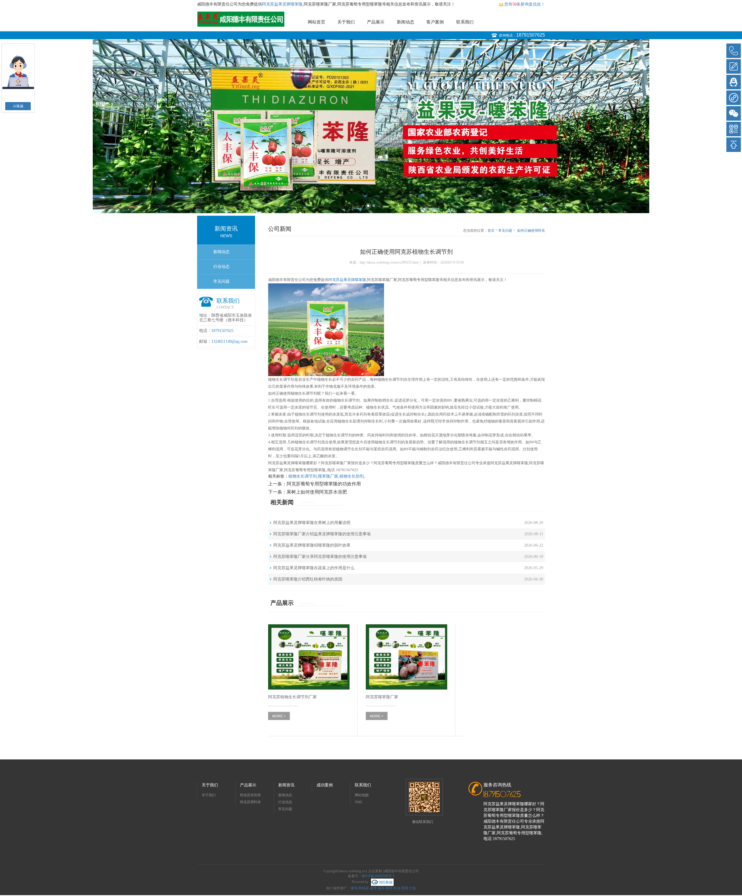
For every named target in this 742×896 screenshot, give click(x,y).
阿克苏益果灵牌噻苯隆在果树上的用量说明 (311, 522)
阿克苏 (364, 888)
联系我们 (465, 22)
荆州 (388, 888)
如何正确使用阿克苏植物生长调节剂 (531, 230)
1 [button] (368, 205)
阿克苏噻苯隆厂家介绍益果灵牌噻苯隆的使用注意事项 (322, 534)
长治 (396, 888)
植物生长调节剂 (302, 476)
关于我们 (346, 22)
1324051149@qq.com (229, 341)
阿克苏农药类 (250, 795)
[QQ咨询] (733, 82)
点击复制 (375, 871)
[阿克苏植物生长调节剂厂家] (309, 656)
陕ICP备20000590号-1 (378, 876)
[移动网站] (733, 129)
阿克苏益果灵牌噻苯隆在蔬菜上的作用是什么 (313, 568)
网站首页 (316, 22)
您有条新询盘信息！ (524, 4)
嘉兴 (381, 888)
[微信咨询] (733, 113)
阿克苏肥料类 (250, 802)
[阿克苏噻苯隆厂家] (406, 656)
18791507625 (530, 34)
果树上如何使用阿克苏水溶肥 (317, 491)
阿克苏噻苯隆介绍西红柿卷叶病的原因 (307, 579)
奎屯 (354, 888)
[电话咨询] (733, 50)
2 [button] (373, 205)
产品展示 (375, 22)
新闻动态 (405, 22)
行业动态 (221, 266)
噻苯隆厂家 (328, 476)
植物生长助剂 (351, 476)
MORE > (278, 716)
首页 (491, 230)
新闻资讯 (286, 785)
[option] (371, 126)
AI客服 (18, 106)
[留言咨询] (733, 66)
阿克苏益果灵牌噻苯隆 (282, 4)
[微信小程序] (733, 97)
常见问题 (221, 281)
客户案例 (435, 22)
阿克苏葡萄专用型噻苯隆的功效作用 (324, 483)
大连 (412, 888)
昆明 (404, 888)
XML (359, 802)
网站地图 (362, 795)
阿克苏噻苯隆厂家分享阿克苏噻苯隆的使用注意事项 (320, 556)
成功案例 (325, 785)
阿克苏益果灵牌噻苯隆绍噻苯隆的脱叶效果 (311, 545)
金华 (373, 888)
